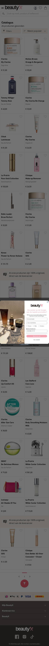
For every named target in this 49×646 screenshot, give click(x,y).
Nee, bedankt (37, 339)
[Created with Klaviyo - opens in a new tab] (24, 344)
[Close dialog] (47, 302)
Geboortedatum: (31, 328)
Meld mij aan (36, 336)
